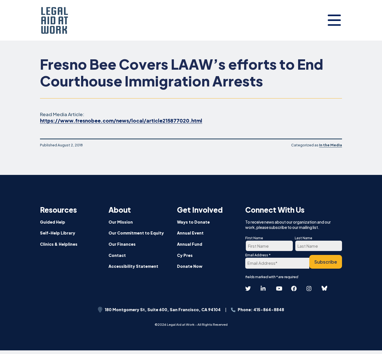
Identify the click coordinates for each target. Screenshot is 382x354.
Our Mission (121, 221)
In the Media (330, 145)
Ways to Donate (193, 221)
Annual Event (190, 232)
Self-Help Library (57, 232)
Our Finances (122, 244)
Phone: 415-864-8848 (261, 309)
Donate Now (189, 266)
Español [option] (360, 293)
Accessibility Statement (133, 266)
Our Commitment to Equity (136, 232)
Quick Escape (362, 342)
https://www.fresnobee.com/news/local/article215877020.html (121, 121)
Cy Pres (185, 255)
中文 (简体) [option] (360, 307)
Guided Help (52, 221)
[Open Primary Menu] (334, 20)
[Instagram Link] (309, 289)
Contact (117, 255)
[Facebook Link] (294, 289)
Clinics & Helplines (58, 244)
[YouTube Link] (279, 289)
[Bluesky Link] (324, 288)
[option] (360, 294)
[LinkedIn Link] (263, 289)
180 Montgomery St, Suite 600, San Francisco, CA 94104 (163, 309)
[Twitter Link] (248, 289)
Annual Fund (189, 244)
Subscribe (325, 262)
